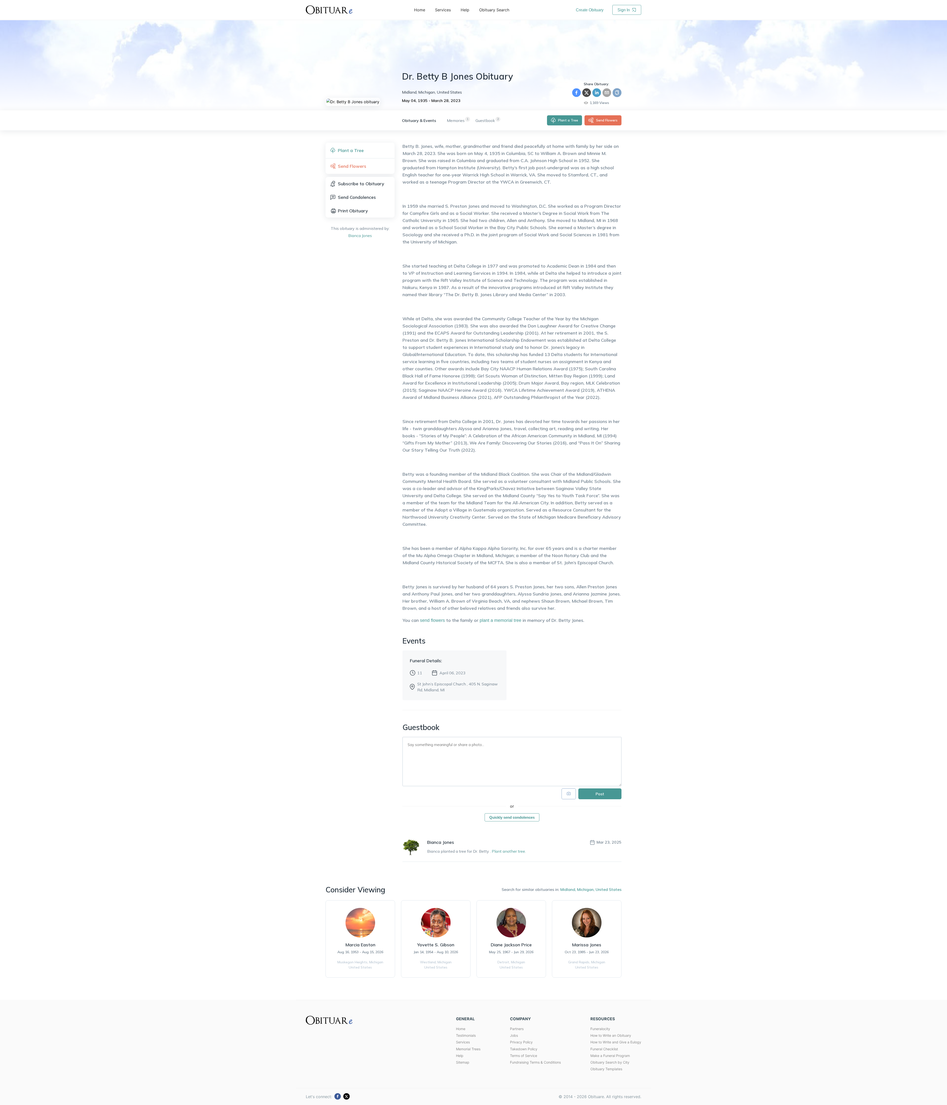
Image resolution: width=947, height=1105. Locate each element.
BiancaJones (360, 235)
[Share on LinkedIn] (596, 92)
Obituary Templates (606, 1069)
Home (460, 1029)
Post (600, 793)
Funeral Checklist (604, 1049)
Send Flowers (607, 120)
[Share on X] (586, 92)
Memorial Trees (468, 1049)
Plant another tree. (509, 851)
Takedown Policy (523, 1049)
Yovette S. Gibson (435, 945)
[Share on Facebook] (576, 92)
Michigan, (586, 889)
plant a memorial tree (500, 620)
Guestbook (485, 120)
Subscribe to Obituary (361, 184)
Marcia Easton (360, 945)
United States (608, 889)
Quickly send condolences (512, 817)
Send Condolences (357, 197)
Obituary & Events (419, 120)
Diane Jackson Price (511, 945)
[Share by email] (606, 92)
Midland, (568, 889)
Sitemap (462, 1062)
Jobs (514, 1035)
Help (459, 1056)
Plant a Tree (568, 120)
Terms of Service (523, 1056)
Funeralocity (600, 1029)
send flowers (432, 620)
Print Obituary (353, 211)
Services (463, 1042)
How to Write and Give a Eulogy (615, 1042)
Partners (517, 1029)
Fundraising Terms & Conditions (535, 1062)
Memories (456, 120)
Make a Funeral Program (610, 1056)
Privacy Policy (521, 1042)
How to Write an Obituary (610, 1035)
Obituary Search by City (609, 1062)
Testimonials (466, 1035)
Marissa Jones (586, 945)
